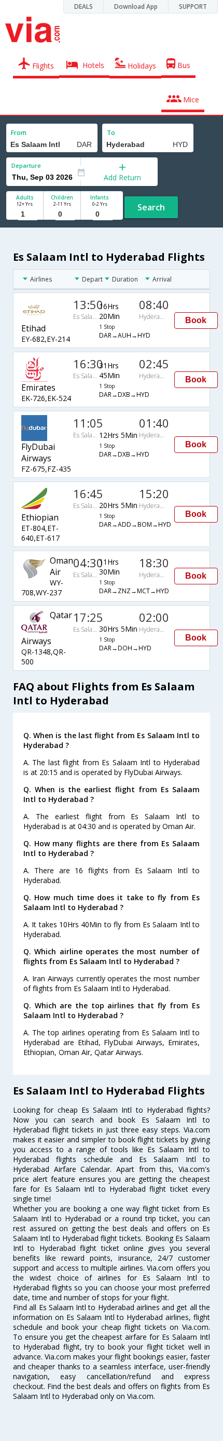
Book (195, 320)
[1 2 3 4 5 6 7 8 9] (24, 214)
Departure (26, 165)
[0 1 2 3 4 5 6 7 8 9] (62, 214)
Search (151, 207)
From (18, 132)
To (111, 132)
